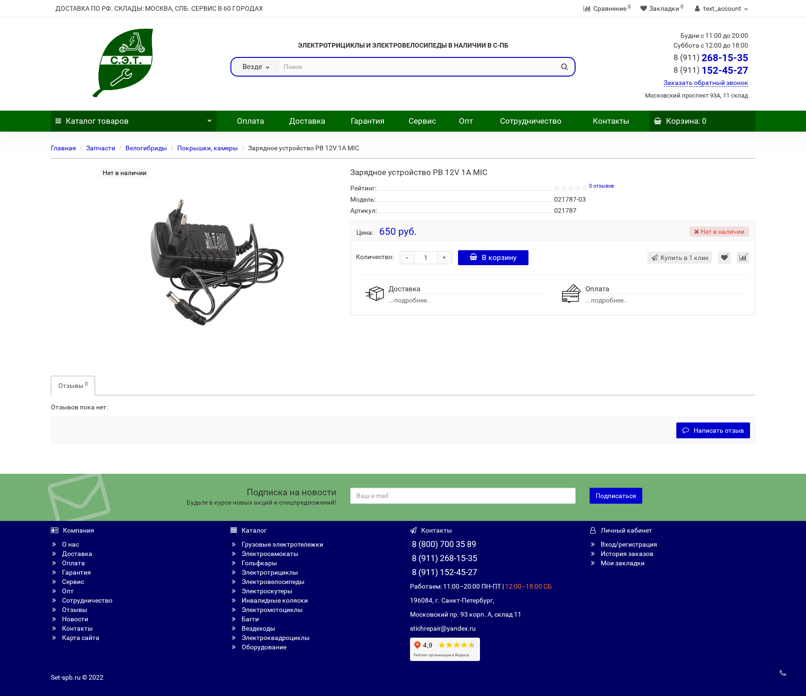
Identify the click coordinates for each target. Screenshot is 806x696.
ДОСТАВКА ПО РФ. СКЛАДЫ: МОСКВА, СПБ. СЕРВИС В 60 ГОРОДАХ (159, 8)
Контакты (611, 121)
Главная (63, 148)
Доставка (307, 121)
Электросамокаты (269, 553)
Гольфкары (258, 563)
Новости (74, 619)
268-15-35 (711, 57)
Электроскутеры (266, 591)
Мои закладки (622, 563)
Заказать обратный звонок (706, 82)
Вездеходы (257, 628)
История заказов (626, 553)
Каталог (97, 121)
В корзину (499, 257)
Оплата (249, 121)
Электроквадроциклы (275, 637)
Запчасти (100, 148)
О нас (70, 544)
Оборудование (263, 647)
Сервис (422, 121)
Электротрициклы (269, 572)
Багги (249, 619)
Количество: (375, 256)
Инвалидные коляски (274, 600)
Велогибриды (146, 148)
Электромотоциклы (271, 609)
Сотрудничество (531, 121)
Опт (465, 121)
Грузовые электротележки (281, 544)
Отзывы (73, 385)
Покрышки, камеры (207, 148)
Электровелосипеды (272, 581)
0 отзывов (601, 186)
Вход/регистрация (628, 544)
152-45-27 (711, 70)
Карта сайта (80, 637)
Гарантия (367, 121)
